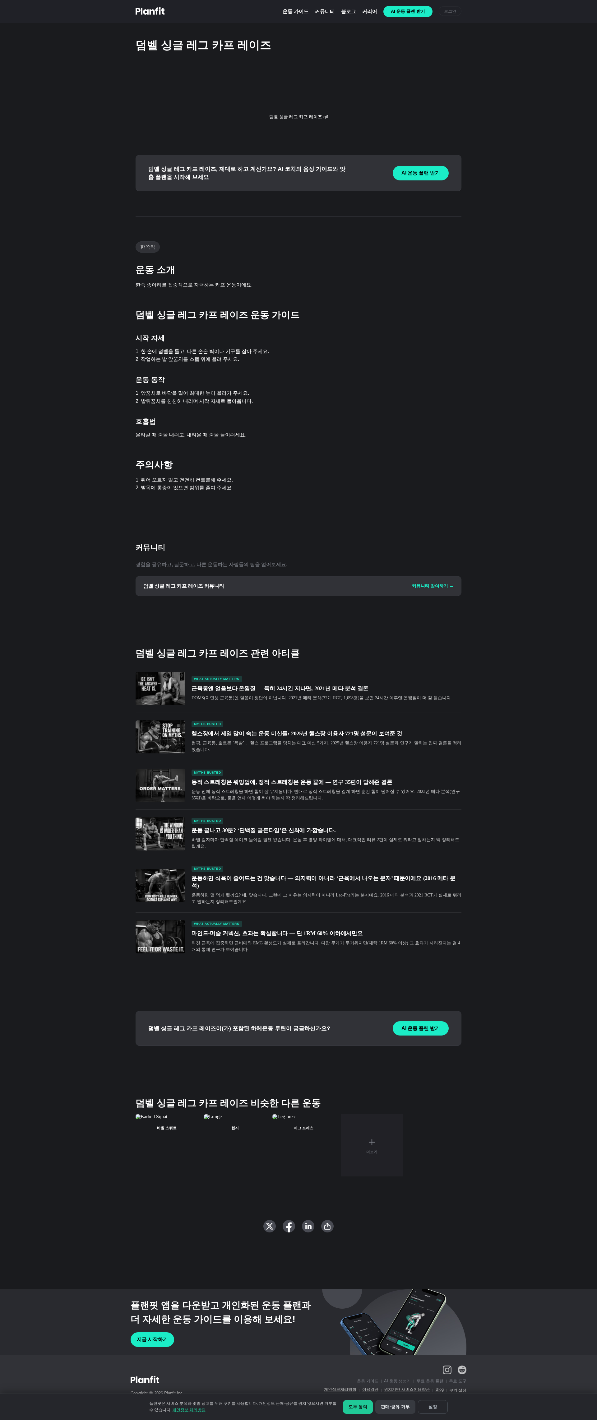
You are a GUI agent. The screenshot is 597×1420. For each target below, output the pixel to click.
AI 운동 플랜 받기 (420, 172)
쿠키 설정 (457, 1390)
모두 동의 (358, 1406)
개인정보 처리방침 (189, 1410)
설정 (432, 1406)
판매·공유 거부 (395, 1406)
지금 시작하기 (152, 1339)
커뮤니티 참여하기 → (433, 585)
